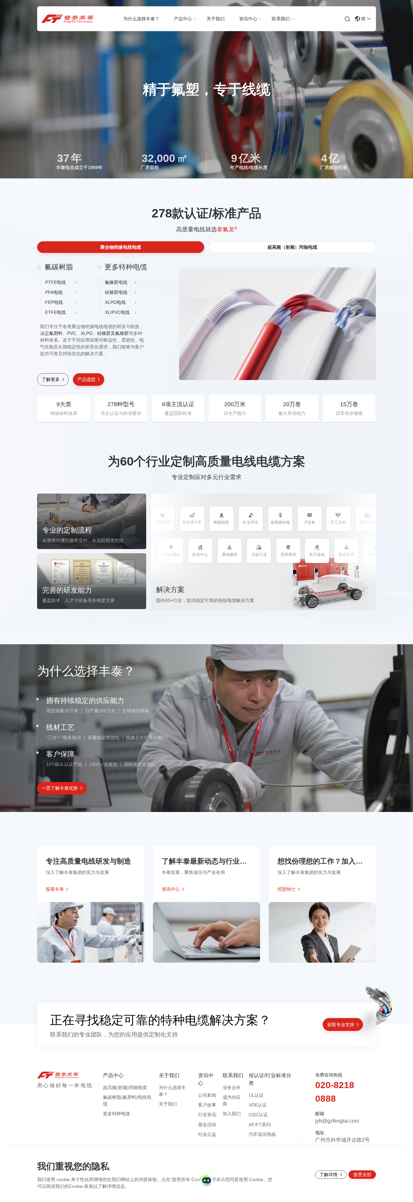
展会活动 (207, 1124)
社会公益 (207, 1134)
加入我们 (232, 1113)
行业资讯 (207, 1114)
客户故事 (207, 1104)
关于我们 (168, 1104)
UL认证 (256, 1095)
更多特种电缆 (116, 1113)
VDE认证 (258, 1104)
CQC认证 (258, 1114)
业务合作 (232, 1087)
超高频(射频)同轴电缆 (125, 1087)
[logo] (65, 19)
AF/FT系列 (260, 1124)
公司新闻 (207, 1095)
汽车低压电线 (262, 1134)
